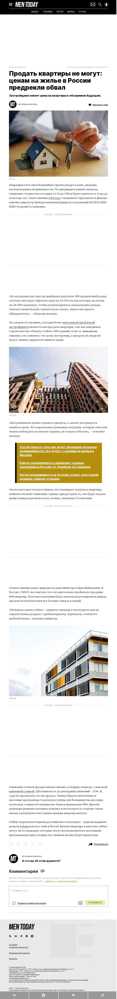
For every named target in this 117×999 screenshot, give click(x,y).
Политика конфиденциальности (18, 946)
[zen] (26, 936)
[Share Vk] (14, 995)
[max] (32, 936)
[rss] (10, 936)
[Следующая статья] (58, 913)
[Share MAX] (43, 995)
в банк (24, 826)
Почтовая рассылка (93, 4)
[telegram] (21, 936)
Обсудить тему (100, 105)
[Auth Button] (106, 4)
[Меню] (10, 4)
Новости (21, 67)
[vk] (15, 936)
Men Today (26, 4)
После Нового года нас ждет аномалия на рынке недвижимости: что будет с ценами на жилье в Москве (58, 451)
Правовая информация (19, 953)
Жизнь (12, 67)
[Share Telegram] (73, 995)
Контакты (13, 959)
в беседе (54, 198)
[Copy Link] (102, 995)
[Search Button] (100, 4)
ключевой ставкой (21, 791)
